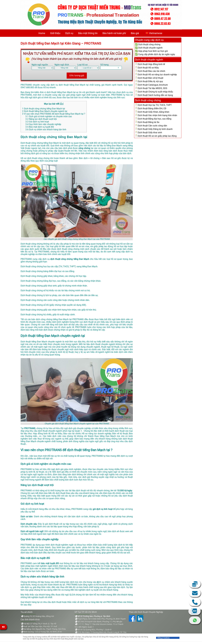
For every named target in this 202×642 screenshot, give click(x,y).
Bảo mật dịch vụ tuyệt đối (39, 127)
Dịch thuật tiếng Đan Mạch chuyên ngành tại (44, 111)
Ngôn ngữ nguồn (40, 64)
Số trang (104, 64)
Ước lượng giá (76, 75)
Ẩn (61, 103)
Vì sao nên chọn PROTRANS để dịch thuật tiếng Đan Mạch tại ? (53, 114)
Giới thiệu (55, 33)
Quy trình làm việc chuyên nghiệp (43, 124)
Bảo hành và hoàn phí (114, 33)
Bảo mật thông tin (88, 33)
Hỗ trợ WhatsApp (195, 620)
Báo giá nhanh (195, 584)
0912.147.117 (195, 602)
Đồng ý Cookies (163, 638)
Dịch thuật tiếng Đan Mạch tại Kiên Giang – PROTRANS (61, 43)
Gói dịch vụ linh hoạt (37, 121)
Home (41, 33)
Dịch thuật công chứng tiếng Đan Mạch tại (43, 108)
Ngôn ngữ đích (62, 64)
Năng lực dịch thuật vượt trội (41, 119)
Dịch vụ (69, 33)
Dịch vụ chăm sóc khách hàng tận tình (45, 129)
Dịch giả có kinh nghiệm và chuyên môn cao (48, 116)
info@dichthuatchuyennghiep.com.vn (195, 593)
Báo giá (135, 33)
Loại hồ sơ (82, 64)
